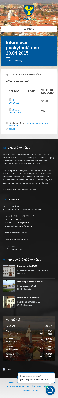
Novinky (18, 60)
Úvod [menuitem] (11, 382)
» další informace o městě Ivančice (19, 189)
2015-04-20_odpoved (15, 111)
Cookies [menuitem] (47, 386)
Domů (9, 60)
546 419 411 (15, 216)
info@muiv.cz (24, 222)
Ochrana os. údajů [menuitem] (15, 386)
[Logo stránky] (29, 20)
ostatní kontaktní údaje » (16, 239)
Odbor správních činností (30, 281)
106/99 (12, 129)
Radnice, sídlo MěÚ (27, 266)
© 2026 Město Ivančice (29, 391)
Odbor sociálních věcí (28, 297)
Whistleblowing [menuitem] (34, 386)
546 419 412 (28, 216)
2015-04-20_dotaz (15, 101)
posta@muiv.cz (24, 226)
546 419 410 (15, 219)
